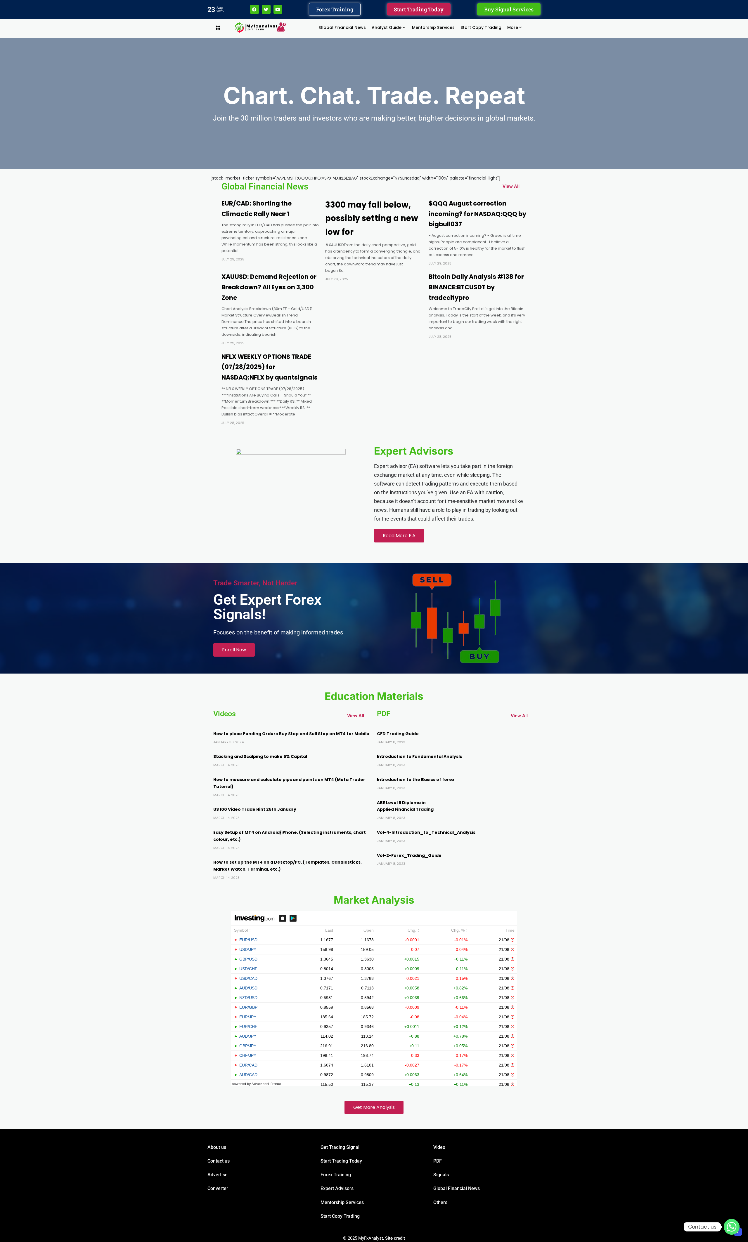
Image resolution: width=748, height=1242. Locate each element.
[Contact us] (732, 1227)
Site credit (395, 1238)
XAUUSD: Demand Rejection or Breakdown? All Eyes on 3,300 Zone (268, 287)
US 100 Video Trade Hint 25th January (254, 809)
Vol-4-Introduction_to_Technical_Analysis (426, 832)
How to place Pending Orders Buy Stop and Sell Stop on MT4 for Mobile (291, 734)
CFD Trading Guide (398, 734)
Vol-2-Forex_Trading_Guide (409, 855)
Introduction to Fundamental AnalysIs (419, 756)
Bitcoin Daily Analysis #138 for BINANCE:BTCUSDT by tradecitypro (476, 287)
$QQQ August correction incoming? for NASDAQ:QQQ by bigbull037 (477, 213)
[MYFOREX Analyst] (260, 27)
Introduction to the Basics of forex (415, 779)
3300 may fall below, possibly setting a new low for (371, 218)
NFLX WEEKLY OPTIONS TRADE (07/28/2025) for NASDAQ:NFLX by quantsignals (269, 367)
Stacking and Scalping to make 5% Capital (260, 756)
